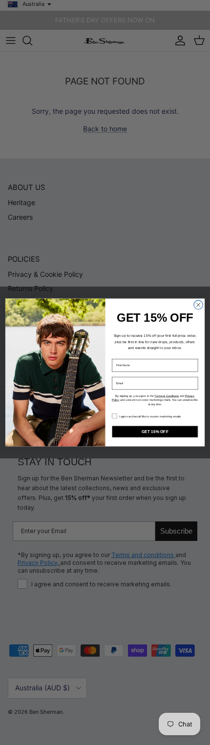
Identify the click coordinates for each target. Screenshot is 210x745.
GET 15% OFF (155, 431)
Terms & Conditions (166, 395)
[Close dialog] (198, 304)
